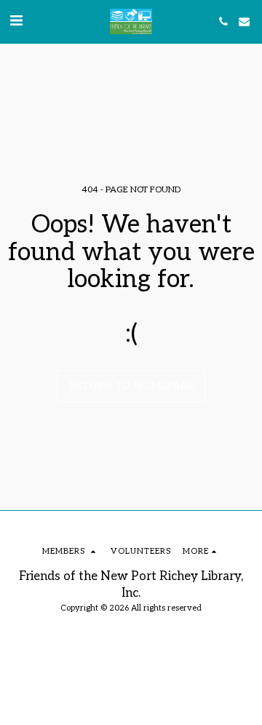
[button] (16, 21)
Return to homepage (131, 386)
